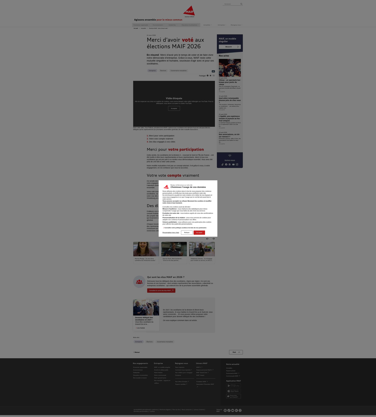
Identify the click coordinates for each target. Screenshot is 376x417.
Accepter (199, 232)
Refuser (186, 232)
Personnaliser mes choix (171, 232)
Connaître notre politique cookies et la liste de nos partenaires (185, 227)
